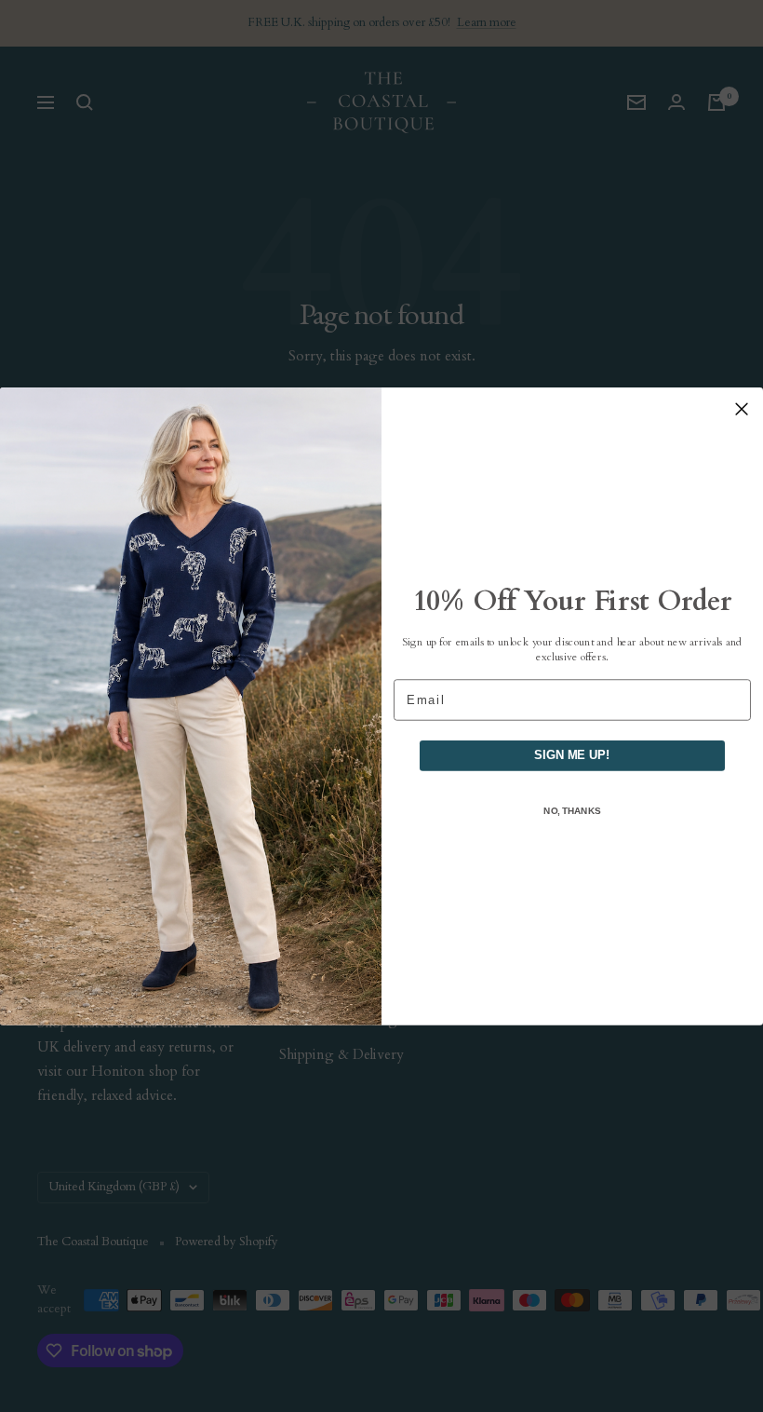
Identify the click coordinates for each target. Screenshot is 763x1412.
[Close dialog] (742, 409)
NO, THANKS (572, 810)
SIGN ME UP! (571, 754)
